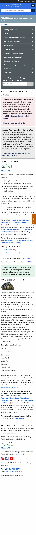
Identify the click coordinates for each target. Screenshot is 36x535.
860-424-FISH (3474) (13, 469)
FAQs (6, 34)
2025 (28, 262)
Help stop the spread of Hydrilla (13, 123)
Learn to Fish (9, 49)
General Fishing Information (14, 38)
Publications (8, 69)
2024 (28, 258)
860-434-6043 (19, 454)
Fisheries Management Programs (16, 65)
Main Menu (8, 73)
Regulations (8, 45)
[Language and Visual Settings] (33, 5)
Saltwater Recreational (13, 57)
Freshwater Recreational (13, 53)
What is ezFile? (6, 171)
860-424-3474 (19, 418)
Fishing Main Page (10, 30)
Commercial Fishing (11, 61)
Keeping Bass (9, 267)
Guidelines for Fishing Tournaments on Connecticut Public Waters (15, 222)
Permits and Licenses (12, 41)
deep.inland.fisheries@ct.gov (16, 471)
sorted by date (9, 250)
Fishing (5, 24)
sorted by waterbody (11, 253)
